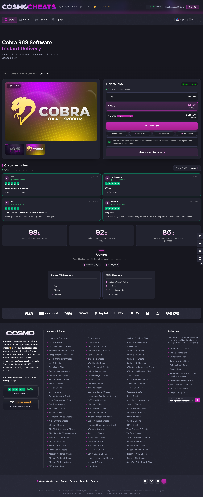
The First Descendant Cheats (62, 429)
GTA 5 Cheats (132, 425)
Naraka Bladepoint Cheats (100, 416)
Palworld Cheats (133, 404)
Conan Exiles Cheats (97, 412)
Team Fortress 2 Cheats (137, 429)
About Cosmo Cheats (179, 348)
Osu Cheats (93, 466)
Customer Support (178, 357)
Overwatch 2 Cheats (135, 383)
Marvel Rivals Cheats (58, 375)
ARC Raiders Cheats (97, 346)
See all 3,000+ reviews (186, 168)
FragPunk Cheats (57, 404)
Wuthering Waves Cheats (60, 416)
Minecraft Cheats (95, 462)
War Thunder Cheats (97, 363)
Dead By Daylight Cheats (60, 359)
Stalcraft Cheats (56, 425)
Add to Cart (153, 126)
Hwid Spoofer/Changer (59, 338)
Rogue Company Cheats (60, 396)
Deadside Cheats (134, 392)
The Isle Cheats (95, 388)
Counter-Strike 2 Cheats (99, 350)
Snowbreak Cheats (96, 437)
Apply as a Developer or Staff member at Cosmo (183, 374)
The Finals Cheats (96, 359)
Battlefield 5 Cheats (135, 355)
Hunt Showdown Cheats (137, 379)
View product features (150, 152)
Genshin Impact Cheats (98, 421)
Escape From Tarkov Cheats (61, 355)
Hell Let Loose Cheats (97, 371)
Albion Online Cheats (58, 421)
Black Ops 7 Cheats (58, 450)
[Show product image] (35, 149)
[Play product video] (14, 149)
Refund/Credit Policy (179, 365)
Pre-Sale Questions (178, 352)
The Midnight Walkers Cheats (62, 433)
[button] (163, 481)
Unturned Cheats (95, 383)
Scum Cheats (55, 392)
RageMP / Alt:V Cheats (136, 454)
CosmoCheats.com (47, 481)
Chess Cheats (132, 396)
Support (95, 481)
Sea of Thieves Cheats (59, 379)
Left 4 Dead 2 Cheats (97, 454)
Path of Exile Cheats (135, 441)
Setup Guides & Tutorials (181, 384)
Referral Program (177, 393)
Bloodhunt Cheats (57, 408)
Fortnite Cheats (95, 338)
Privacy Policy (176, 369)
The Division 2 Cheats (97, 408)
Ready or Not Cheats (135, 458)
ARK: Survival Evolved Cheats (139, 371)
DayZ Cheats (55, 363)
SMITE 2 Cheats (133, 421)
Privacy (73, 481)
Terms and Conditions (179, 361)
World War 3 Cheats (135, 412)
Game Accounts (56, 342)
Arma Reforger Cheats (98, 375)
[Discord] (145, 481)
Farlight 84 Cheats (134, 388)
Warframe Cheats (96, 429)
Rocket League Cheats (59, 371)
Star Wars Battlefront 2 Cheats (140, 462)
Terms (64, 481)
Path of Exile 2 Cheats (136, 445)
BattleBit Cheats (56, 412)
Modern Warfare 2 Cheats (60, 454)
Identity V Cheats (57, 441)
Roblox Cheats (55, 388)
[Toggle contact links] (201, 263)
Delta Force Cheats (57, 367)
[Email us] (197, 400)
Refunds (84, 481)
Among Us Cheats (96, 433)
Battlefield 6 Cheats (135, 350)
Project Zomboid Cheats (137, 450)
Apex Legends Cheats (136, 342)
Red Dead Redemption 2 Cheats (102, 425)
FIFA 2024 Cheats (96, 450)
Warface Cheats (133, 433)
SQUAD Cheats (56, 383)
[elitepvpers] (151, 481)
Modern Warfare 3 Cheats (60, 458)
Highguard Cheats (96, 404)
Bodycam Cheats (95, 445)
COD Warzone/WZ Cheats (61, 346)
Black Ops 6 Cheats (58, 445)
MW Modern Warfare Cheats (62, 350)
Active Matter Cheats (136, 408)
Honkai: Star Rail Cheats (60, 437)
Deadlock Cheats (95, 441)
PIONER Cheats (133, 416)
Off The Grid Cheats (97, 400)
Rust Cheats (93, 342)
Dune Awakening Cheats (137, 400)
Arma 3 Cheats (94, 379)
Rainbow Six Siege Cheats (138, 338)
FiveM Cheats (132, 375)
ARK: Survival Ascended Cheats (140, 367)
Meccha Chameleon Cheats (100, 458)
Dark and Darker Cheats (99, 392)
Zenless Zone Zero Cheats (138, 437)
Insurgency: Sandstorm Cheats (102, 396)
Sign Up (192, 7)
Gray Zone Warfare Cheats (61, 400)
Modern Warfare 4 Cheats (60, 462)
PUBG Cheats (132, 346)
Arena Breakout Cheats (98, 367)
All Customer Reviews (179, 388)
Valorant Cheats (95, 355)
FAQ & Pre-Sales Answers (181, 380)
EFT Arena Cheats (57, 466)
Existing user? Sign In (174, 7)
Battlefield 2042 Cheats (137, 363)
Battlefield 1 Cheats (135, 359)
